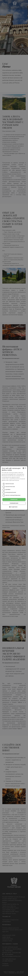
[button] (13, 507)
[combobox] (23, 468)
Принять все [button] (13, 499)
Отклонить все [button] (14, 503)
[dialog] (14, 488)
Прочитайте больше (14, 480)
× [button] (25, 468)
